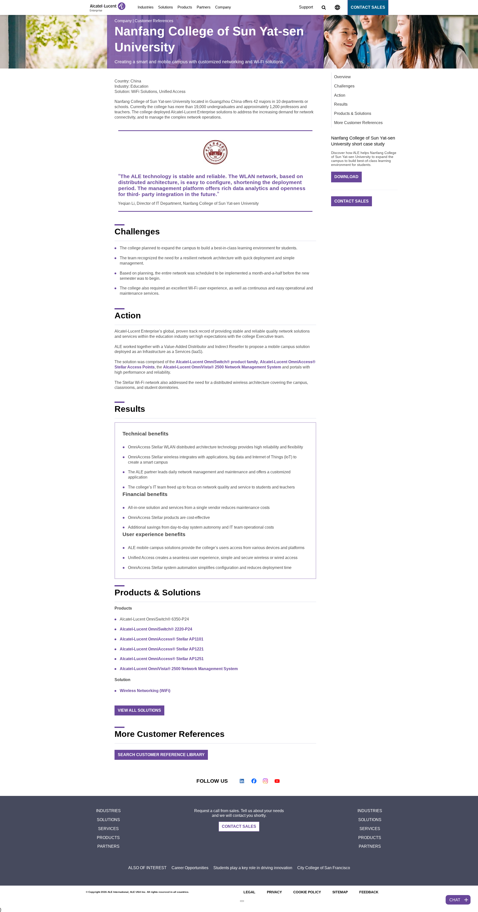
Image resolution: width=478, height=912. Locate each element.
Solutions (165, 7)
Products (185, 7)
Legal (249, 892)
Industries (146, 7)
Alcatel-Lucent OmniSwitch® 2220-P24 (156, 629)
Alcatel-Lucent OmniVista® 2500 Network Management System (222, 367)
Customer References (154, 21)
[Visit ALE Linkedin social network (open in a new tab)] (242, 781)
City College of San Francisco (323, 868)
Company (223, 7)
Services (108, 829)
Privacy (274, 892)
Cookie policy (307, 892)
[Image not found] (337, 8)
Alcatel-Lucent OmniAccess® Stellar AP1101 (161, 639)
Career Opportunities (190, 868)
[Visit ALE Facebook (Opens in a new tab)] (254, 781)
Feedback (368, 892)
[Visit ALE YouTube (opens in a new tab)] (277, 781)
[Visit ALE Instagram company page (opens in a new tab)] (265, 781)
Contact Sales (368, 7)
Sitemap (340, 892)
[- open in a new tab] (242, 901)
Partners (204, 7)
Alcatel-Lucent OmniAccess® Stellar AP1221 (162, 649)
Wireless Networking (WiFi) (145, 691)
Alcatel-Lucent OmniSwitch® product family (217, 362)
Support (306, 7)
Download (346, 177)
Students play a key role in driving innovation (252, 868)
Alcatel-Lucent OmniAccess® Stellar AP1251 (162, 659)
